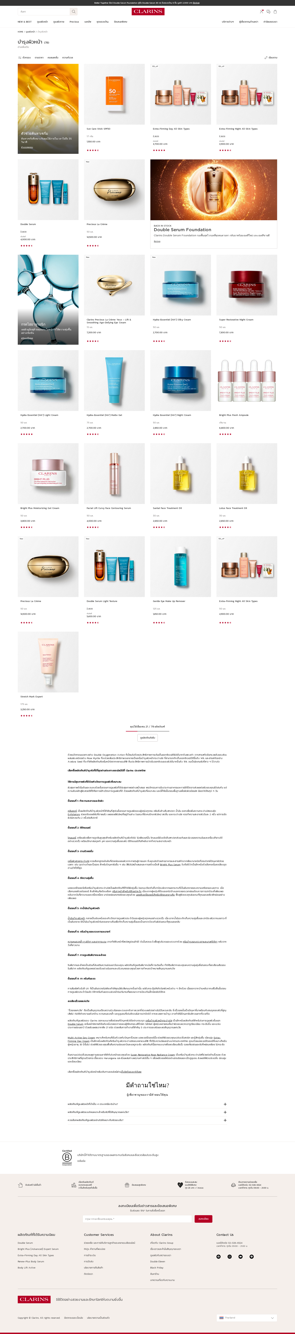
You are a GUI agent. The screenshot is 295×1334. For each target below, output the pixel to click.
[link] (213, 203)
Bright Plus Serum (170, 864)
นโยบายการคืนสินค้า (93, 1267)
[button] (23, 47)
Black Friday (156, 1267)
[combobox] (246, 1318)
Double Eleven (157, 1261)
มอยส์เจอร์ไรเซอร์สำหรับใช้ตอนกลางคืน (155, 895)
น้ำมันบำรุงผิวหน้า (76, 918)
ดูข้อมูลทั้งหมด (27, 338)
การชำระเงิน (90, 1255)
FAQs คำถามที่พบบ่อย (94, 1249)
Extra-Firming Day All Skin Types (36, 1255)
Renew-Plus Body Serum (31, 1261)
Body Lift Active (26, 1267)
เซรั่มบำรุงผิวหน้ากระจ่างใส (158, 1020)
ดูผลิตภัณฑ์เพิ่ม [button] (147, 738)
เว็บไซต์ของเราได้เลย (131, 1072)
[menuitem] (261, 12)
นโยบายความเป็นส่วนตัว (98, 1318)
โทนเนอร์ (72, 838)
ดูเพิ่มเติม (81, 1160)
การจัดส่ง (88, 1261)
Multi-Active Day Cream (81, 1038)
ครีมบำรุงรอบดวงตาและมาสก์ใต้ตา (200, 942)
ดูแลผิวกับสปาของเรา (160, 1255)
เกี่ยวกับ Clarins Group (161, 1243)
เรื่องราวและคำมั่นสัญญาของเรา (165, 1249)
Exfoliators (74, 814)
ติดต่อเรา (88, 1274)
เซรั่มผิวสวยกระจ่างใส (78, 861)
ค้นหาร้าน (154, 1274)
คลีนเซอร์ (72, 811)
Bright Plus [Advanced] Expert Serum (38, 1249)
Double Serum (75, 1024)
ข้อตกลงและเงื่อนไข (73, 1318)
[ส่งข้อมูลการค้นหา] (74, 11)
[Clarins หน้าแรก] (148, 12)
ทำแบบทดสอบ (27, 147)
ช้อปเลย (157, 241)
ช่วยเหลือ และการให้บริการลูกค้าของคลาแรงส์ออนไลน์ (109, 1243)
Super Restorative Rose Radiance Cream (153, 1055)
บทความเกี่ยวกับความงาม (162, 1280)
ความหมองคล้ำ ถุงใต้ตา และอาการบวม (87, 942)
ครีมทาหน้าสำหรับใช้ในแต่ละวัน (127, 891)
